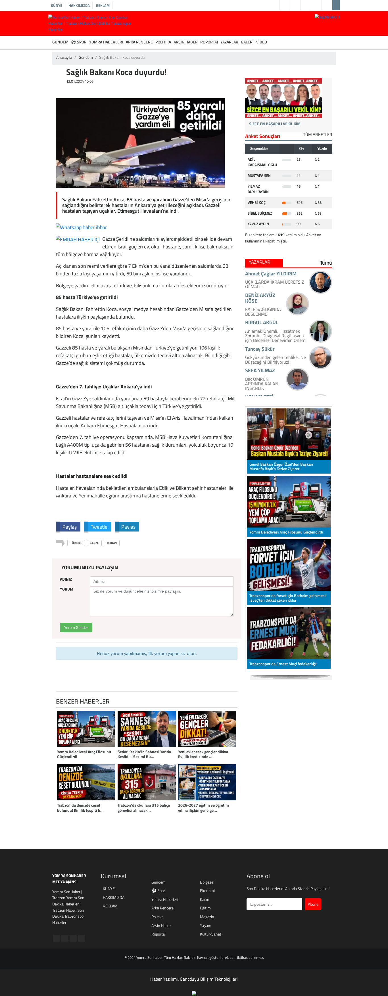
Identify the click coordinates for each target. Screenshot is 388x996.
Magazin (207, 917)
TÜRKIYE (76, 543)
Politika (157, 917)
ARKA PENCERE (139, 42)
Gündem (86, 57)
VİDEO (261, 42)
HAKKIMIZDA (79, 5)
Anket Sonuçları (262, 136)
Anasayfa (64, 57)
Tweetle (99, 526)
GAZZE (94, 543)
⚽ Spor (158, 891)
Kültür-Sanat (210, 934)
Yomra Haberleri (164, 900)
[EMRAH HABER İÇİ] (78, 239)
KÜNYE (56, 5)
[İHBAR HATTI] (327, 17)
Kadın (204, 900)
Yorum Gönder (76, 627)
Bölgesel (207, 882)
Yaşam (205, 926)
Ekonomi (207, 891)
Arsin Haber (161, 926)
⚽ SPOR (79, 42)
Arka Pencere (162, 908)
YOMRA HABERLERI (106, 42)
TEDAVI (112, 543)
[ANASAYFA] (49, 42)
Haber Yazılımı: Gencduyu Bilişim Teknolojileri (194, 979)
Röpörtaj (158, 934)
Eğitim (205, 908)
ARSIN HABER (186, 42)
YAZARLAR (229, 42)
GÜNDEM (60, 42)
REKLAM (103, 5)
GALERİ (247, 42)
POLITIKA (163, 42)
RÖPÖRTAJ (209, 42)
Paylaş (69, 526)
